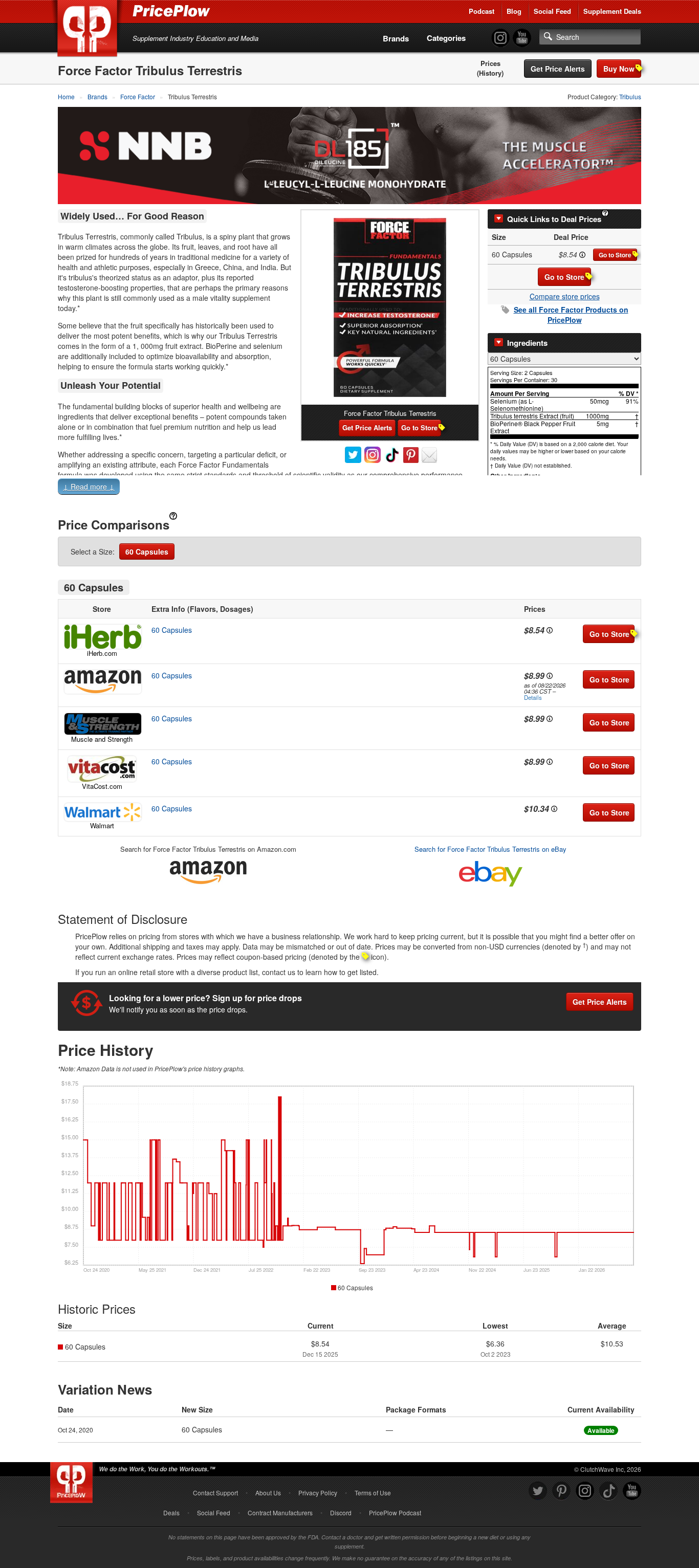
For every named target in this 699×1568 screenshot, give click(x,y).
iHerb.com (102, 653)
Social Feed (552, 11)
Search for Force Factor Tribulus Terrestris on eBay (490, 849)
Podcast (481, 11)
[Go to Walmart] (101, 812)
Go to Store (615, 254)
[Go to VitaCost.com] (101, 769)
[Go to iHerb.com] (101, 637)
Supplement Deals (612, 11)
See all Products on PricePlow (571, 314)
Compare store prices (565, 296)
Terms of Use (373, 1492)
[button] (349, 488)
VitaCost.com (102, 786)
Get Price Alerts (558, 68)
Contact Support (215, 1492)
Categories (446, 37)
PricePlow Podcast (395, 1512)
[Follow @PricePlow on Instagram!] (500, 38)
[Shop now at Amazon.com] (101, 682)
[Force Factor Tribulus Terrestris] (390, 307)
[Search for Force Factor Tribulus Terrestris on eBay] (490, 872)
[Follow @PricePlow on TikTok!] (608, 1491)
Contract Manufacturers (280, 1512)
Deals (171, 1512)
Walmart (102, 825)
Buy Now (619, 68)
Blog (514, 11)
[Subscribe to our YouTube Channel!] (522, 38)
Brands (396, 38)
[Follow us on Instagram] (585, 1491)
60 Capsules (146, 551)
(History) (490, 73)
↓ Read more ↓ (89, 486)
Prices (490, 63)
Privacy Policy (317, 1492)
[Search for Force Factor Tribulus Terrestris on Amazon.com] (208, 871)
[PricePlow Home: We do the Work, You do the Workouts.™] (89, 30)
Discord (341, 1512)
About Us (268, 1492)
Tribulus (630, 96)
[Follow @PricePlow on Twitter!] (538, 1491)
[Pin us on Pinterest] (561, 1491)
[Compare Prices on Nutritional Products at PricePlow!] (73, 1480)
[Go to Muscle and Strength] (101, 724)
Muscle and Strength (102, 739)
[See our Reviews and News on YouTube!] (632, 1491)
